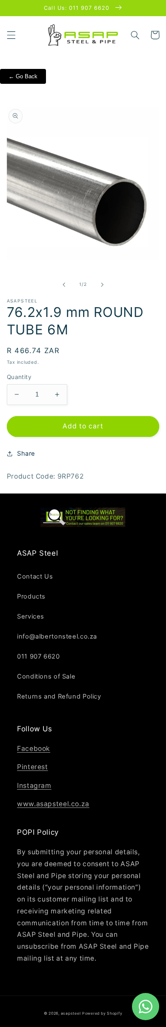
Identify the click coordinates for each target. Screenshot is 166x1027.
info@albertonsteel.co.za (57, 636)
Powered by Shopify (102, 1013)
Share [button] (26, 453)
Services (30, 616)
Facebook (33, 749)
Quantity (19, 377)
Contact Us (35, 576)
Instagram (34, 786)
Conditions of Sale (46, 676)
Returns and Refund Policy (59, 696)
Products (31, 596)
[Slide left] (63, 284)
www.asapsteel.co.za (53, 804)
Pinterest (32, 767)
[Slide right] (102, 284)
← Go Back (23, 76)
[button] (11, 35)
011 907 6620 (38, 656)
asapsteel (71, 1013)
